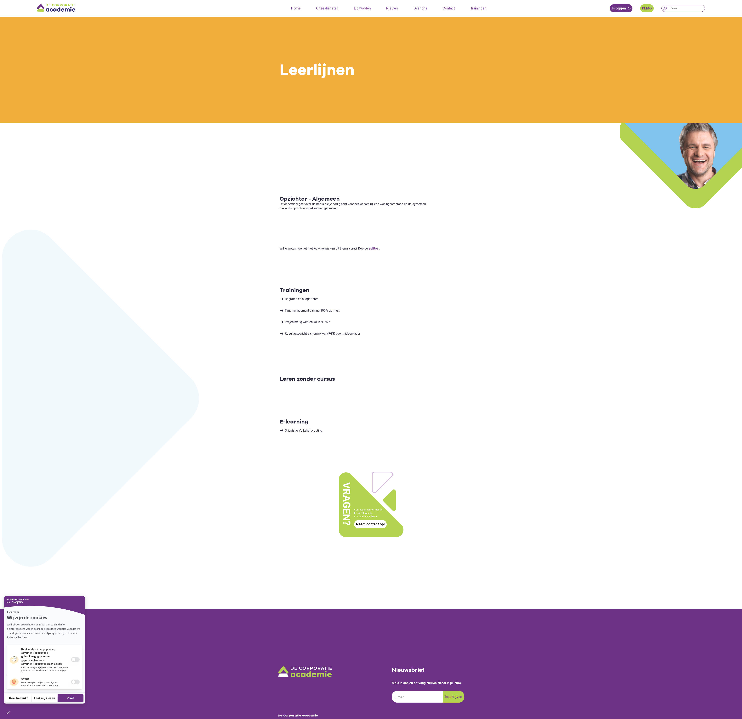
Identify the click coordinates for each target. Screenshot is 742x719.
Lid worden (362, 8)
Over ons (420, 8)
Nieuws (392, 8)
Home (296, 8)
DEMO (647, 8)
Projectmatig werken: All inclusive (307, 322)
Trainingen (478, 8)
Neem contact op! (370, 524)
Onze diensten (327, 8)
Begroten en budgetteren (301, 299)
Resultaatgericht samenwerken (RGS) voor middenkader (322, 333)
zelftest (374, 248)
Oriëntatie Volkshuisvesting (303, 430)
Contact (449, 8)
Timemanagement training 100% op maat (312, 310)
